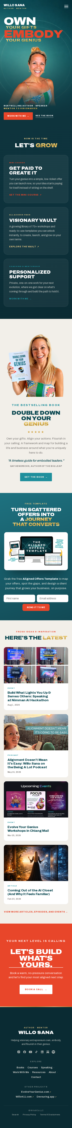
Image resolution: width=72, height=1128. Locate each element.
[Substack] (47, 1052)
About (52, 1072)
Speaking (46, 1067)
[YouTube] (30, 1052)
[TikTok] (36, 1052)
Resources (39, 1072)
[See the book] (36, 364)
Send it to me (36, 607)
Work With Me (18, 116)
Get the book (36, 477)
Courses (32, 1067)
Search (15, 1115)
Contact (36, 1077)
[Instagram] (18, 1052)
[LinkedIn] (42, 1052)
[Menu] (66, 6)
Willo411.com (25, 1096)
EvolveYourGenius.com (36, 1091)
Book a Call (36, 989)
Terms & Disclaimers (50, 1115)
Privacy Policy (29, 1115)
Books (20, 1067)
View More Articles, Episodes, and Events (36, 912)
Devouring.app (46, 1096)
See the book (44, 116)
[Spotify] (53, 1052)
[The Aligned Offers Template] (36, 551)
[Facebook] (24, 1052)
